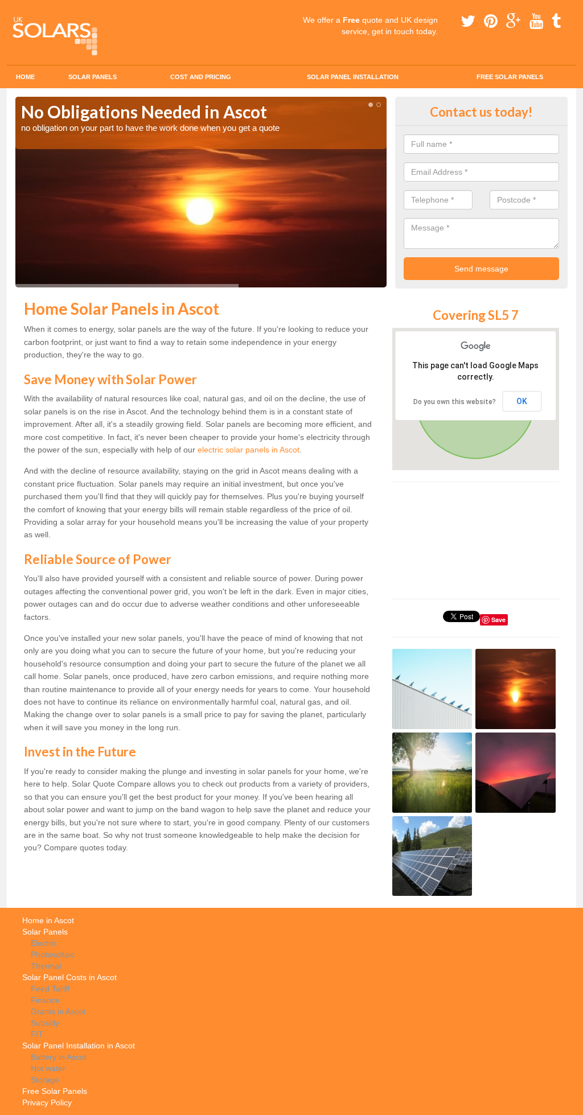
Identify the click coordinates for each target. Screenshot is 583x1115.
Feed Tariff (50, 988)
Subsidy (45, 1022)
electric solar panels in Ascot (248, 449)
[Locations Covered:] (20, 10)
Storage (45, 1079)
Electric (44, 943)
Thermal (46, 965)
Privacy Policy (47, 1102)
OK (521, 401)
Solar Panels (92, 76)
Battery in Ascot (59, 1056)
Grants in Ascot (58, 1011)
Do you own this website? (454, 402)
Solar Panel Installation (353, 76)
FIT (37, 1034)
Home (25, 76)
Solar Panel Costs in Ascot (69, 977)
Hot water (48, 1068)
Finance (45, 1000)
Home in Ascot (48, 920)
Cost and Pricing (200, 76)
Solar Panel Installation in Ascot (78, 1045)
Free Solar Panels (510, 76)
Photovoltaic (53, 954)
